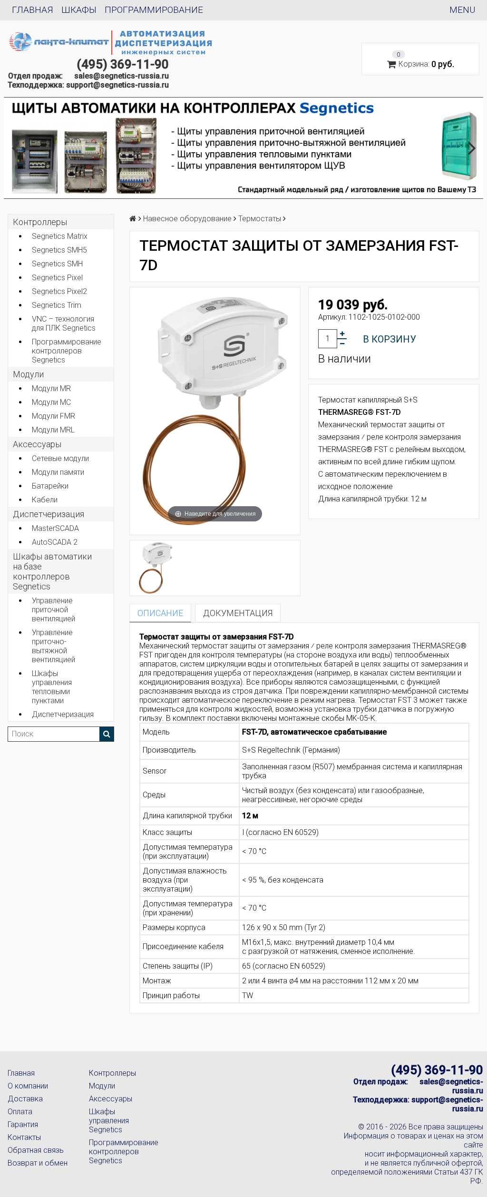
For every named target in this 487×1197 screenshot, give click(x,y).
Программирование (154, 9)
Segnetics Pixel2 (59, 291)
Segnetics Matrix (60, 236)
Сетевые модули (60, 458)
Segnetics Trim (56, 305)
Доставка (25, 1098)
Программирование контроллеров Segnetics (66, 350)
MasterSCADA (55, 528)
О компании (28, 1085)
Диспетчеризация (48, 514)
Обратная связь (36, 1150)
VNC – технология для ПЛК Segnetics (64, 323)
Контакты (24, 1137)
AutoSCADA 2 (55, 542)
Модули (28, 374)
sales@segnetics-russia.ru (121, 75)
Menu (462, 9)
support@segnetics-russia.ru (117, 84)
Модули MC (51, 402)
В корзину (389, 339)
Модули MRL (53, 429)
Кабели (45, 499)
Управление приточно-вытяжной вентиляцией (53, 646)
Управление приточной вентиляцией (53, 609)
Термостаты (259, 218)
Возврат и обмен (38, 1163)
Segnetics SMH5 (59, 250)
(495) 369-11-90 (123, 64)
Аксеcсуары (37, 444)
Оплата (20, 1111)
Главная (32, 9)
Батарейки (50, 486)
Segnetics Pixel (57, 277)
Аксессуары (110, 1098)
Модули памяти (58, 472)
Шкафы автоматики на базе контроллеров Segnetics (52, 571)
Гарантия (23, 1124)
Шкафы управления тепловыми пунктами (52, 687)
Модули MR (51, 388)
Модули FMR (53, 416)
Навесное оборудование (187, 218)
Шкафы (79, 9)
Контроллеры (40, 222)
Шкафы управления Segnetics (109, 1120)
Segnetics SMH (57, 263)
